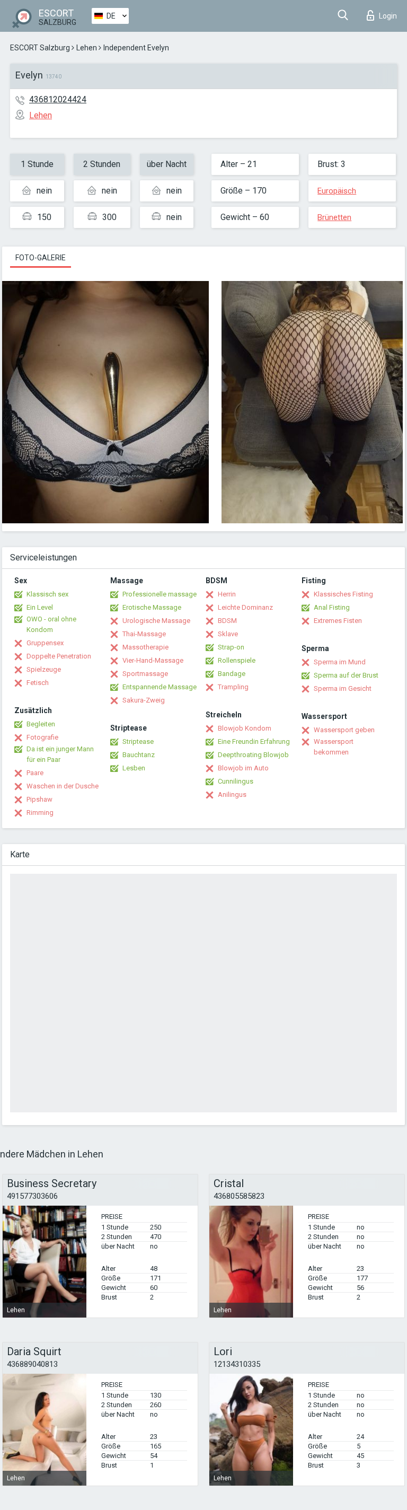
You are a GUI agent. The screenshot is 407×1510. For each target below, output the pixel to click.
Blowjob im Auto (243, 768)
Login (388, 16)
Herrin (227, 594)
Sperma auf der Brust (346, 675)
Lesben (133, 768)
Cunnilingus (235, 781)
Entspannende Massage (159, 687)
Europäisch (336, 191)
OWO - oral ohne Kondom (51, 624)
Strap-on (231, 647)
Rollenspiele (236, 660)
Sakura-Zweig (143, 700)
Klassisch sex (47, 594)
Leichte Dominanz (245, 607)
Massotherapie (145, 647)
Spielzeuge (43, 669)
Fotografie (42, 737)
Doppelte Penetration (58, 656)
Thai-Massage (144, 634)
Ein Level (39, 607)
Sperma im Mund (340, 662)
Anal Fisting (332, 607)
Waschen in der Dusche (62, 786)
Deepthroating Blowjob (253, 755)
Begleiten (40, 724)
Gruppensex (45, 643)
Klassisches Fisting (343, 594)
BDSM (227, 621)
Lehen (86, 47)
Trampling (233, 687)
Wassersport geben (344, 730)
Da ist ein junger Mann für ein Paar (60, 754)
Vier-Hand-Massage (152, 660)
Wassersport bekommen (333, 747)
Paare (34, 773)
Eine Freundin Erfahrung (254, 741)
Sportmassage (145, 674)
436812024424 (57, 99)
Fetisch (37, 683)
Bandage (231, 674)
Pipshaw (39, 799)
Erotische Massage (151, 607)
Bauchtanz (138, 755)
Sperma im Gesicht (342, 688)
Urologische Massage (156, 621)
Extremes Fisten (338, 621)
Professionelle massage (159, 594)
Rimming (40, 813)
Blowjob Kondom (244, 728)
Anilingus (232, 794)
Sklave (228, 634)
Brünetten (334, 217)
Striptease (138, 741)
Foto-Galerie (40, 257)
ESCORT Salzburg (40, 47)
